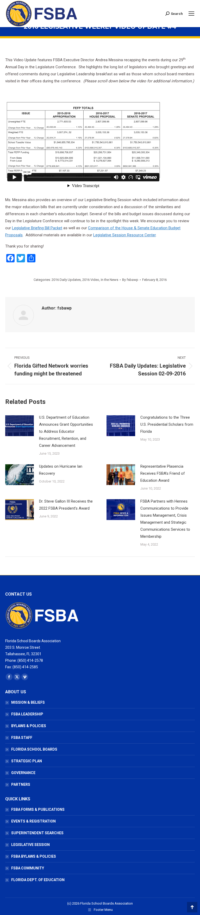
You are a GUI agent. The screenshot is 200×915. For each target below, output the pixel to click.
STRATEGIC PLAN (26, 761)
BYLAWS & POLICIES (28, 726)
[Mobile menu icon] (191, 13)
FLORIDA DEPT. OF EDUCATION (38, 880)
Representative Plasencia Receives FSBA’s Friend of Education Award (162, 473)
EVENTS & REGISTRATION (33, 821)
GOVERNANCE (23, 773)
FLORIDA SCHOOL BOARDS (34, 749)
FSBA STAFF (21, 737)
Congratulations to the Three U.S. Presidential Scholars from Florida (166, 424)
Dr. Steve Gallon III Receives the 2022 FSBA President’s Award (66, 505)
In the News (109, 280)
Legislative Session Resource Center (124, 235)
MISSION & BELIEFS (28, 702)
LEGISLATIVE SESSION (30, 845)
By (130, 280)
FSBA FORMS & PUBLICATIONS (38, 809)
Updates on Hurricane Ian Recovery (60, 470)
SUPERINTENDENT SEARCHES (37, 833)
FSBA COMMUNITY (27, 868)
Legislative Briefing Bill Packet (37, 228)
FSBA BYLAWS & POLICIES (33, 856)
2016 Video (90, 280)
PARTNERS (20, 784)
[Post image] (19, 425)
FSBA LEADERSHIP (27, 714)
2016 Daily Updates (66, 280)
